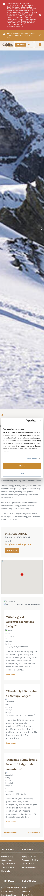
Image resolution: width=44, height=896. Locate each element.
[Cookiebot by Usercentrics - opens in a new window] (27, 420)
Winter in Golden (29, 867)
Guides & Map (7, 856)
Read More (10, 675)
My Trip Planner (8, 864)
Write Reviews (10, 832)
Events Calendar (8, 891)
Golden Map (6, 860)
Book (22, 44)
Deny (22, 473)
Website (11, 550)
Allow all (22, 466)
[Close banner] (40, 421)
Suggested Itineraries (10, 888)
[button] (41, 228)
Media (24, 888)
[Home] (7, 45)
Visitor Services (8, 867)
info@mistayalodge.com (18, 544)
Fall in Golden (28, 864)
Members (26, 891)
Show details (32, 459)
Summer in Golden (30, 860)
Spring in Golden (29, 856)
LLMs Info (5, 871)
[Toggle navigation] (40, 45)
